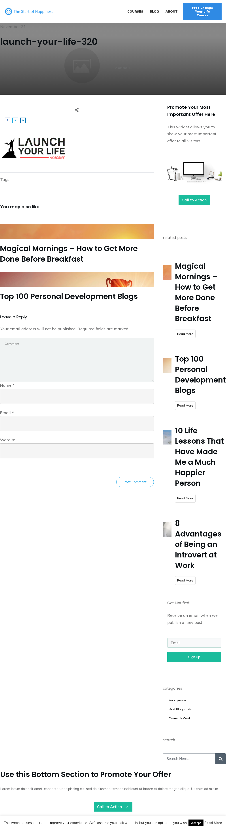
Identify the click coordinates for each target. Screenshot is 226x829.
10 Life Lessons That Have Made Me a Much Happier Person (199, 456)
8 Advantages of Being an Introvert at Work (198, 544)
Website (7, 439)
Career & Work (180, 718)
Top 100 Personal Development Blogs (77, 286)
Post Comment (135, 482)
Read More (213, 823)
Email (7, 412)
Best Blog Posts (180, 709)
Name (7, 385)
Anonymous (177, 700)
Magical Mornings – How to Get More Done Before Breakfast (77, 244)
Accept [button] (196, 823)
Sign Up (194, 657)
